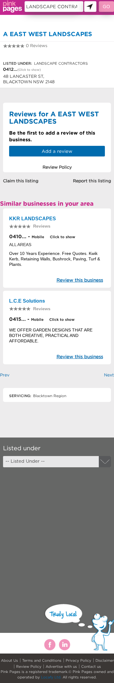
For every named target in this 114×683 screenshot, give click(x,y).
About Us (9, 660)
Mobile (38, 237)
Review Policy (28, 666)
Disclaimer (104, 660)
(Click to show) (29, 69)
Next (109, 374)
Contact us (91, 666)
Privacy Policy (78, 660)
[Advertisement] (57, 530)
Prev (4, 374)
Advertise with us (61, 666)
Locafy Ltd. (51, 677)
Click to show (62, 237)
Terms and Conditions (41, 660)
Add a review (57, 151)
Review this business (80, 280)
